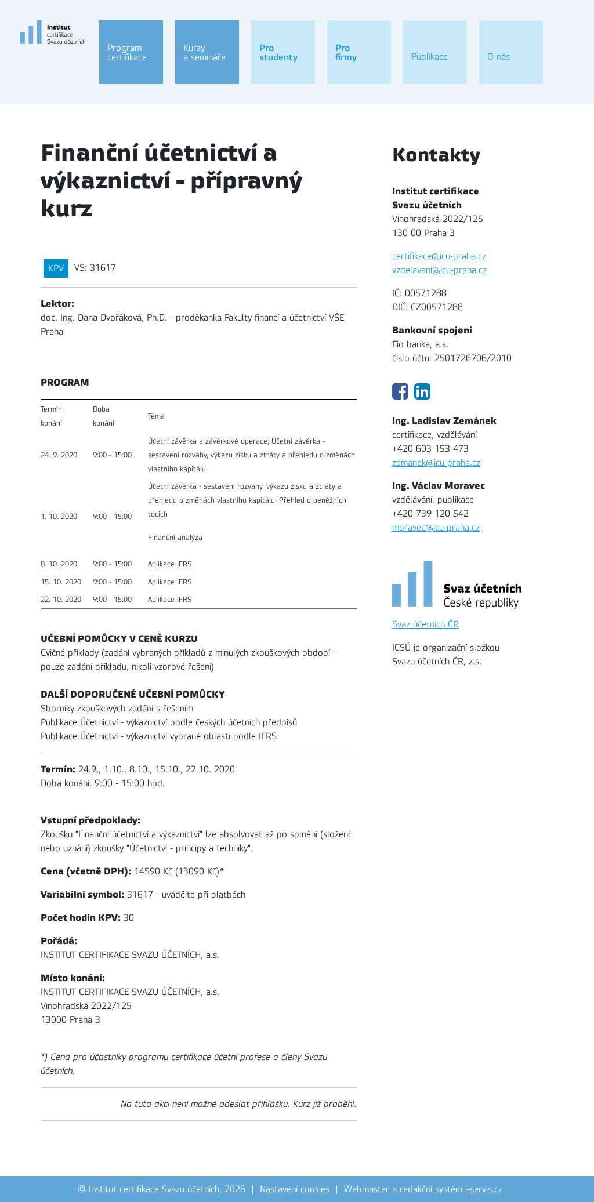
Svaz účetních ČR (425, 624)
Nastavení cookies (294, 1189)
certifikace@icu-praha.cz (439, 256)
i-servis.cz (483, 1189)
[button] (131, 52)
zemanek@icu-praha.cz (436, 462)
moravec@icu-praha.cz (436, 527)
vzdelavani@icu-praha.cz (439, 270)
